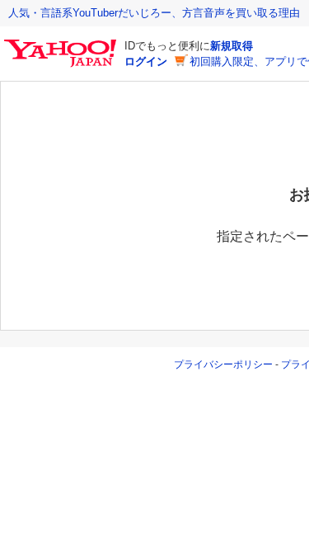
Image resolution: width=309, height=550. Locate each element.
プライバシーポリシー (223, 364)
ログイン (145, 61)
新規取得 (231, 46)
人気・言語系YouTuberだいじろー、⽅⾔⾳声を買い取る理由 (154, 13)
